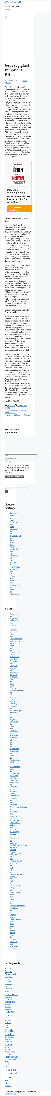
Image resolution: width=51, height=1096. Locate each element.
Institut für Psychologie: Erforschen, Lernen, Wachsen (15, 774)
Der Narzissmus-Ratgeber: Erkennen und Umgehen (14, 660)
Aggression (9, 968)
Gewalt (8, 1020)
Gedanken (8, 1007)
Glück (8, 1022)
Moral (7, 1047)
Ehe (6, 986)
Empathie (8, 997)
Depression (10, 984)
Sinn (6, 1080)
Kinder (10, 1030)
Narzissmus (10, 1051)
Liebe (8, 1044)
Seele (7, 1064)
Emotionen (11, 994)
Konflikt (7, 1039)
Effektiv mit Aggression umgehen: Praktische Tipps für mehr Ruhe (14, 677)
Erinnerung (9, 999)
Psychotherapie (11, 1059)
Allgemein (11, 406)
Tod (6, 1086)
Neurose (8, 1054)
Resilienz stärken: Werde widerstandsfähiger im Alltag (17, 853)
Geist (6, 1017)
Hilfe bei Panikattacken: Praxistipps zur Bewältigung (15, 761)
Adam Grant (22, 406)
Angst (8, 971)
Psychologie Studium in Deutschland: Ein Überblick (15, 837)
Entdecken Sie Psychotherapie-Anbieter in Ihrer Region (16, 713)
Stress (8, 1083)
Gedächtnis (8, 1009)
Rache (7, 1062)
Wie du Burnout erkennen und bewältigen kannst (14, 941)
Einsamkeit (8, 989)
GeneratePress (10, 1094)
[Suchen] (6, 491)
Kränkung (8, 1041)
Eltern (7, 991)
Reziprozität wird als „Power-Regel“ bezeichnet (14, 575)
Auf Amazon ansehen (15, 209)
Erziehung (10, 1001)
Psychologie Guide (12, 6)
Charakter (7, 979)
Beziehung (9, 977)
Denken (8, 981)
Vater (9, 1086)
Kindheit (9, 1034)
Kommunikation (9, 1037)
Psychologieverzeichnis (19, 845)
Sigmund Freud (11, 1075)
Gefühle (9, 1011)
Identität (7, 1027)
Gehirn (8, 1014)
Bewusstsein (11, 974)
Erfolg (7, 408)
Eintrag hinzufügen (14, 702)
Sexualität (10, 1069)
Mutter (7, 1049)
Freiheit (8, 1004)
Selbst (7, 1066)
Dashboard (14, 621)
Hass (6, 1025)
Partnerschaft (11, 1056)
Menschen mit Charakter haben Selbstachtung (15, 786)
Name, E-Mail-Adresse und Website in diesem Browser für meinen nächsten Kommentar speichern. (17, 468)
